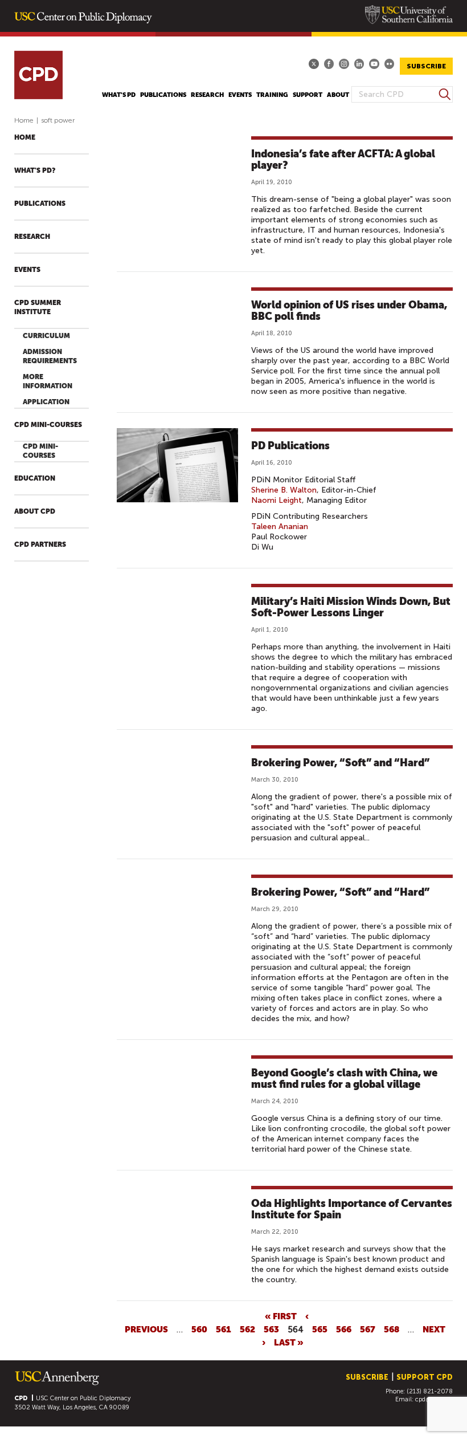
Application (46, 402)
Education (34, 478)
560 (199, 1329)
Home (24, 120)
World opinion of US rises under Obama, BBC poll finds (349, 310)
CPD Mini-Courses (48, 425)
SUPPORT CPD (424, 1377)
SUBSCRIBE (426, 66)
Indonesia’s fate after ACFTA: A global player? (343, 159)
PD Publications (290, 446)
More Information (47, 381)
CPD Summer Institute (37, 307)
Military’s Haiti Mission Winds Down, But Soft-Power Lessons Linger (350, 607)
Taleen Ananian (279, 526)
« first (281, 1316)
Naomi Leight (276, 500)
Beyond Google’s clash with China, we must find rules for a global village (344, 1078)
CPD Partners (40, 544)
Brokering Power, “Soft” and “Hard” (340, 763)
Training (272, 95)
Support (307, 95)
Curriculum (46, 336)
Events (240, 95)
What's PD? (34, 170)
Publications (163, 95)
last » (289, 1342)
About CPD (34, 511)
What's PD (119, 95)
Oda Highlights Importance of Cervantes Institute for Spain (351, 1209)
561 (223, 1329)
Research (207, 95)
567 (367, 1329)
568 (391, 1329)
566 (343, 1329)
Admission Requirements (50, 356)
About (338, 95)
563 (271, 1329)
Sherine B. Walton (284, 490)
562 (247, 1329)
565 (319, 1329)
